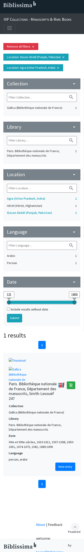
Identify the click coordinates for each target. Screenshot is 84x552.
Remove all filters (21, 46)
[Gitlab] (47, 11)
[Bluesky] (18, 11)
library (42, 127)
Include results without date (29, 309)
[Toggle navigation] (9, 28)
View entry (65, 467)
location (42, 174)
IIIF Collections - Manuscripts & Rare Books (37, 19)
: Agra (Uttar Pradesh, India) (33, 68)
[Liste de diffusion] (4, 11)
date (42, 282)
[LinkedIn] (11, 11)
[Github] (40, 11)
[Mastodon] (26, 11)
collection (42, 84)
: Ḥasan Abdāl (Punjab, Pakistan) (36, 57)
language (42, 232)
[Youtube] (33, 11)
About (40, 524)
